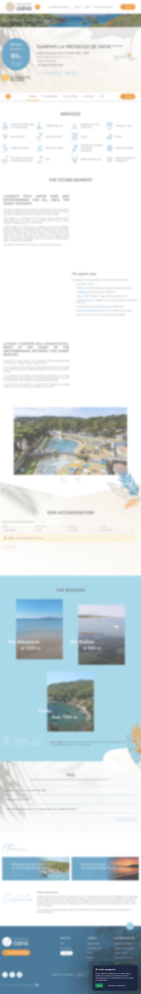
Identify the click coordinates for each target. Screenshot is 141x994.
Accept (99, 985)
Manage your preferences (117, 985)
